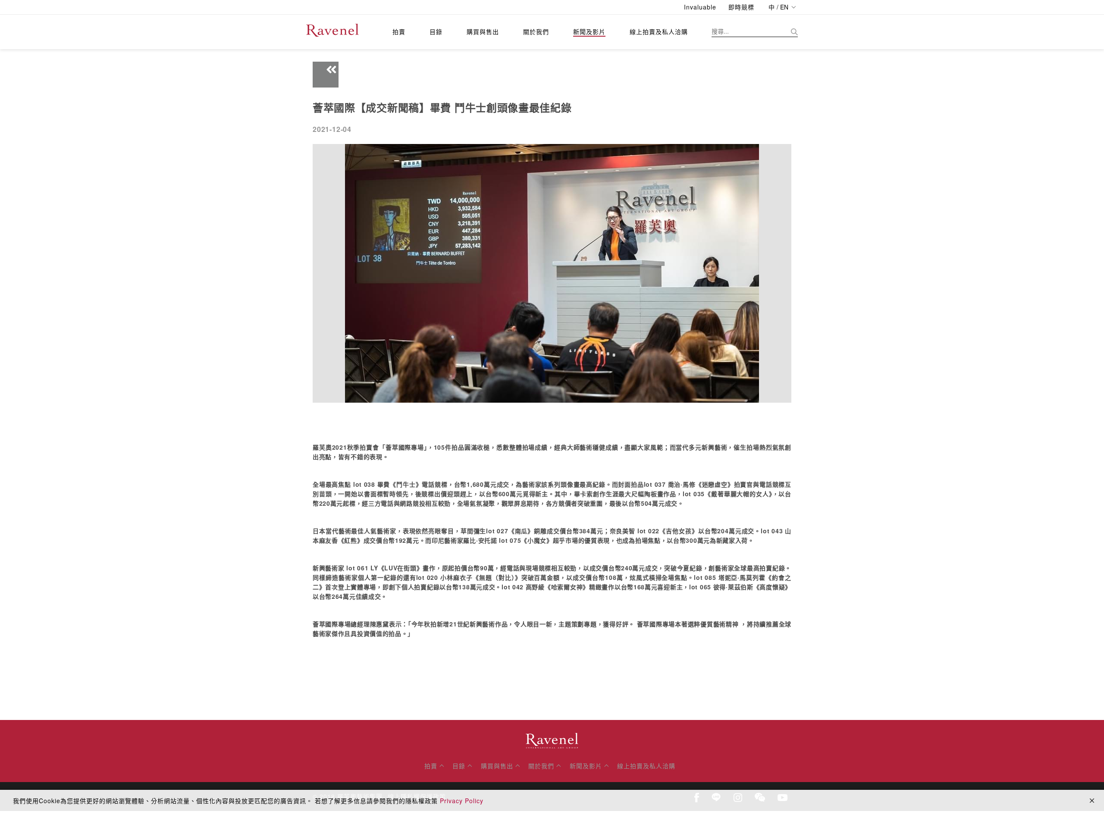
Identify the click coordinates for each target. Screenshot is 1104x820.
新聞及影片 (589, 31)
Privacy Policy (461, 800)
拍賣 (398, 31)
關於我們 (536, 31)
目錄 (436, 31)
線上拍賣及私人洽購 (659, 31)
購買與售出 (483, 31)
